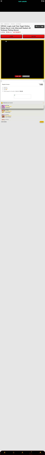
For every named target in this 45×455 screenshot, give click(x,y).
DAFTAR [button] (25, 76)
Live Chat (40, 453)
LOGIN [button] (17, 76)
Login (13, 453)
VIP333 (2, 23)
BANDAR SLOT (6, 23)
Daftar (22, 453)
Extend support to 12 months (13, 91)
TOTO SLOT (13, 23)
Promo (5, 453)
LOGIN (11, 36)
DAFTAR (34, 36)
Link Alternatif (30, 453)
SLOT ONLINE (18, 23)
